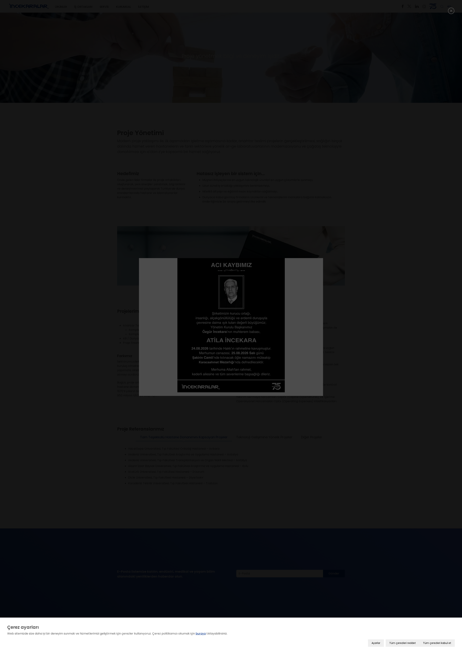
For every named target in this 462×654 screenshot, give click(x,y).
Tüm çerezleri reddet (402, 643)
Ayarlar (376, 643)
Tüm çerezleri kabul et (437, 643)
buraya (201, 633)
